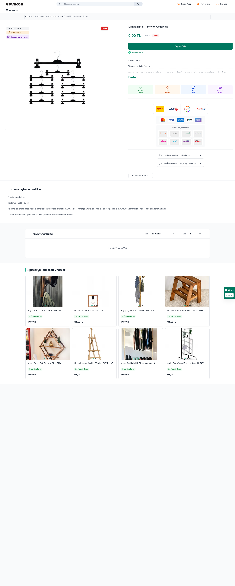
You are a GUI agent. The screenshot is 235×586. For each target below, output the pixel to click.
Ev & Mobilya (40, 16)
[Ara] (138, 4)
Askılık (61, 16)
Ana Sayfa (30, 16)
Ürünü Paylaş (142, 175)
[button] (65, 281)
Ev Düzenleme (52, 16)
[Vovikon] (15, 4)
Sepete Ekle (180, 46)
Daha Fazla (132, 77)
